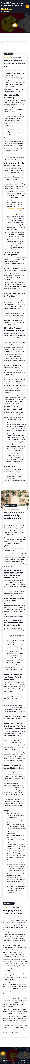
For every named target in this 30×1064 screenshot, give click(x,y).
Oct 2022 (7, 57)
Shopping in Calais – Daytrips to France (13, 912)
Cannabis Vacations (10, 505)
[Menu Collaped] (27, 6)
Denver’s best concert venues (14, 208)
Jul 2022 (6, 907)
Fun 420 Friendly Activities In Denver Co (14, 63)
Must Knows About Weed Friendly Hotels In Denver (14, 515)
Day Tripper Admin (9, 903)
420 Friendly (8, 53)
